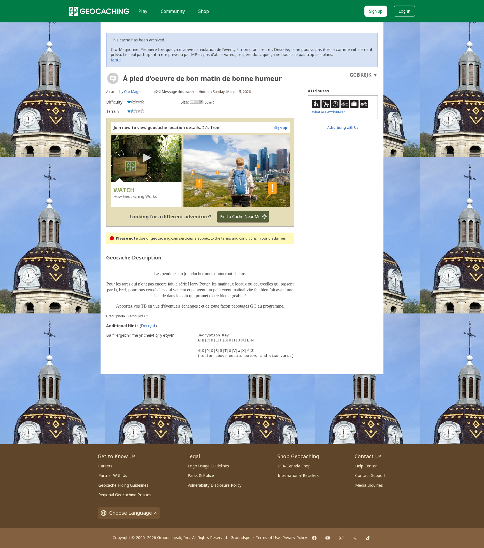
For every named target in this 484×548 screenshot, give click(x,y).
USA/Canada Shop (294, 466)
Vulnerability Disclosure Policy (214, 485)
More (116, 59)
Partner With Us (112, 475)
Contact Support (370, 475)
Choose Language (130, 512)
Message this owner (178, 91)
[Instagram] (341, 538)
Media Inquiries (369, 485)
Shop (203, 11)
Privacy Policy (294, 537)
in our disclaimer (271, 238)
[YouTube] (327, 538)
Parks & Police (201, 475)
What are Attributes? (328, 112)
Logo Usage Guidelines (208, 466)
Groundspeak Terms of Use (255, 537)
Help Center (366, 466)
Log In (404, 11)
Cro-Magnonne (136, 91)
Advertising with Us (343, 127)
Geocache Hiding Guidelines (123, 485)
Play (142, 11)
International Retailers (298, 475)
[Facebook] (314, 538)
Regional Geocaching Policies (124, 494)
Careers (105, 466)
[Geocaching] (99, 11)
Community (173, 11)
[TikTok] (368, 538)
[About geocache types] (113, 78)
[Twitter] (354, 538)
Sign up (375, 11)
